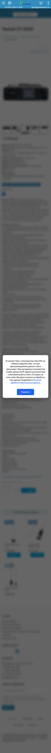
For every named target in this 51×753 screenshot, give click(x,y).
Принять (25, 392)
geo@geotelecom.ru (41, 7)
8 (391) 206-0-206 (13, 7)
